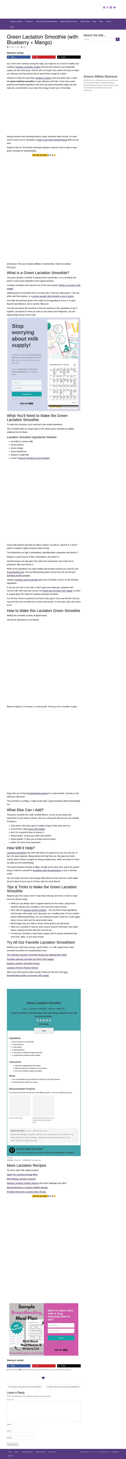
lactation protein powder (18, 575)
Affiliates (10, 1456)
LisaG (24, 47)
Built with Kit (26, 403)
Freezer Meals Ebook (27, 1452)
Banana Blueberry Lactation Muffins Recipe (27, 1187)
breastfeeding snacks (38, 793)
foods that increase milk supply (57, 591)
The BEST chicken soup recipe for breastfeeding (62, 1387)
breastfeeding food (42, 1370)
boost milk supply (36, 829)
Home (10, 1452)
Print (44, 1031)
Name (9, 1424)
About (101, 21)
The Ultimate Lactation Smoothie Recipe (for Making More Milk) (37, 955)
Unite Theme (102, 1452)
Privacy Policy (52, 1452)
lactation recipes (43, 78)
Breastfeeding (14, 1370)
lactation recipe (55, 1370)
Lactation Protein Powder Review (22, 968)
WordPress (116, 1452)
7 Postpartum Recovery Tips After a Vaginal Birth (25, 1387)
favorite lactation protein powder (34, 458)
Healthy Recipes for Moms (68, 21)
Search (12, 27)
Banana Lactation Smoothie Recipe (23, 963)
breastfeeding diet (15, 572)
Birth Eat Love (84, 1452)
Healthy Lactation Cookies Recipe (22, 1183)
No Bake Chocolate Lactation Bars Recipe (26, 1192)
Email (9, 1431)
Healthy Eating (85, 21)
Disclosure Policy (40, 1452)
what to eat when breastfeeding (52, 140)
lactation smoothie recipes (27, 67)
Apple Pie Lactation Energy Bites (22, 1174)
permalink (67, 1370)
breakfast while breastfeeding (47, 870)
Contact (108, 21)
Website (9, 1437)
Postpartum (29, 21)
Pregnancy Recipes (16, 21)
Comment (10, 1400)
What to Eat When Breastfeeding (46, 21)
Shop (94, 21)
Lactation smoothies (16, 853)
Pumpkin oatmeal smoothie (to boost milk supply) (30, 959)
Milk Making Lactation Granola (21, 1179)
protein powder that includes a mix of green (53, 296)
